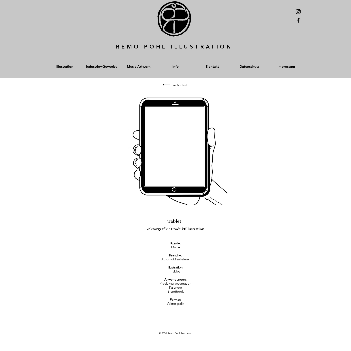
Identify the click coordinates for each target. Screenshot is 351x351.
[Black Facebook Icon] (298, 20)
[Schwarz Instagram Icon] (298, 11)
